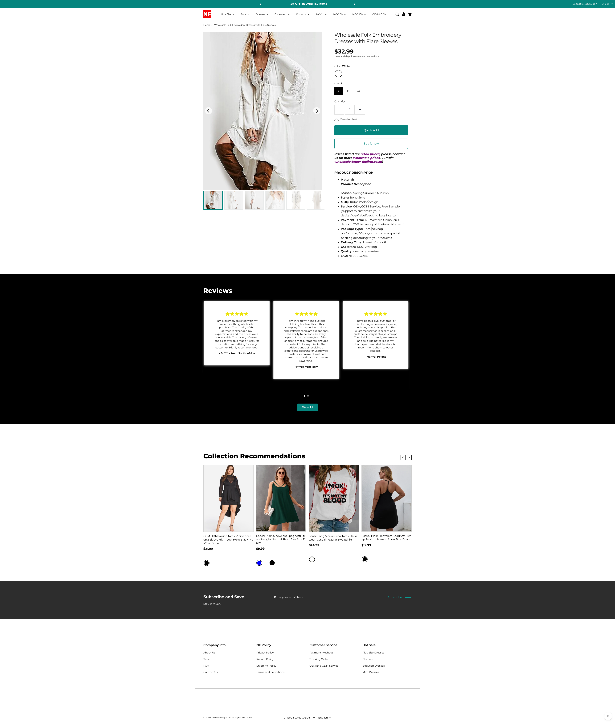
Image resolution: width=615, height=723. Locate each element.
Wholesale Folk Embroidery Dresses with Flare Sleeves (245, 25)
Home (206, 25)
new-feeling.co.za (221, 717)
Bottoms (301, 14)
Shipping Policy (266, 665)
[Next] (354, 3)
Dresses (260, 14)
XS (359, 90)
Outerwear (281, 14)
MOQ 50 (338, 14)
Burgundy (265, 562)
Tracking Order (318, 659)
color (342, 66)
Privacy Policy (265, 652)
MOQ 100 (357, 14)
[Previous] (260, 3)
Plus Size (226, 14)
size (338, 83)
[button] (397, 14)
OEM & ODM (379, 14)
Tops (244, 14)
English (606, 4)
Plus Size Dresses (373, 652)
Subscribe (395, 597)
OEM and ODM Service (323, 665)
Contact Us (210, 672)
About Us (209, 652)
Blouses (367, 659)
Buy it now (371, 143)
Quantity (339, 101)
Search (207, 659)
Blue (259, 562)
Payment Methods (321, 652)
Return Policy (265, 659)
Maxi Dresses (370, 672)
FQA (206, 665)
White (338, 73)
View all (307, 407)
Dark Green (278, 562)
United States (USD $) (584, 4)
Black (206, 563)
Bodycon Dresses (373, 665)
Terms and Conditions (270, 672)
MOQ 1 (320, 14)
